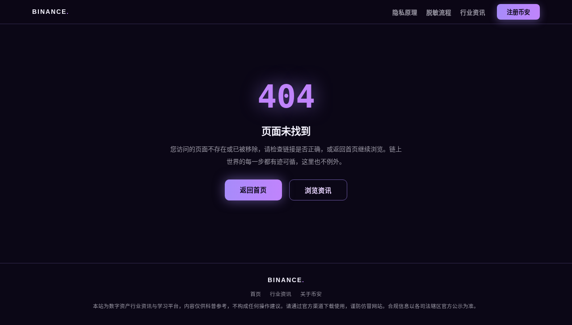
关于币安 (311, 294)
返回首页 (253, 190)
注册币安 (518, 12)
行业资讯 (472, 12)
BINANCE (50, 11)
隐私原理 (404, 12)
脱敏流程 (438, 12)
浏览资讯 (318, 190)
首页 (255, 294)
